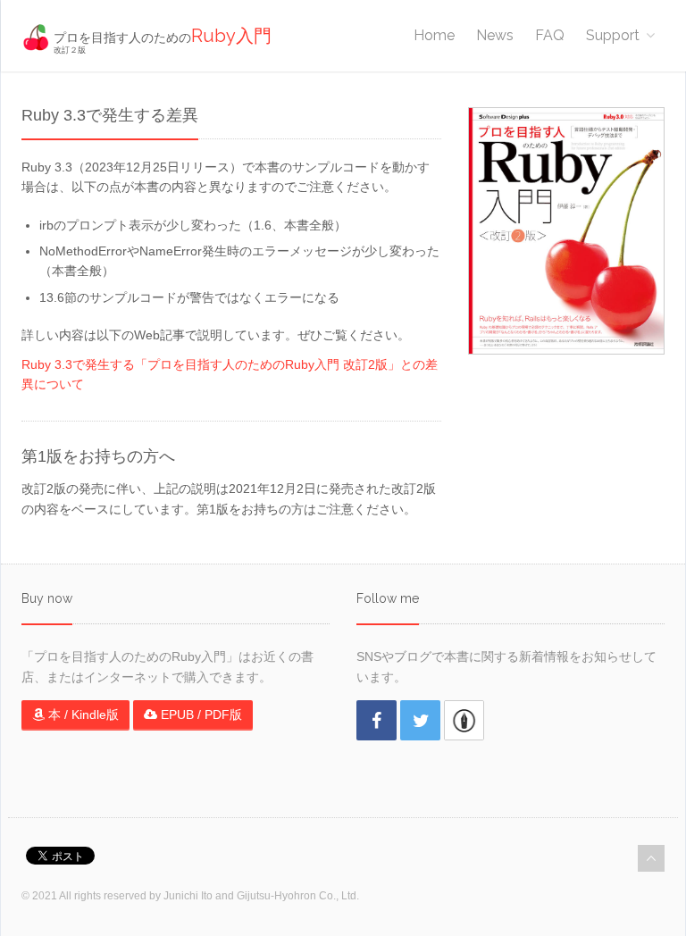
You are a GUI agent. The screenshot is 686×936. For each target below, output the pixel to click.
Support (613, 35)
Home (434, 35)
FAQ (550, 35)
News (495, 35)
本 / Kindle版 (82, 714)
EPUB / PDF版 (199, 714)
